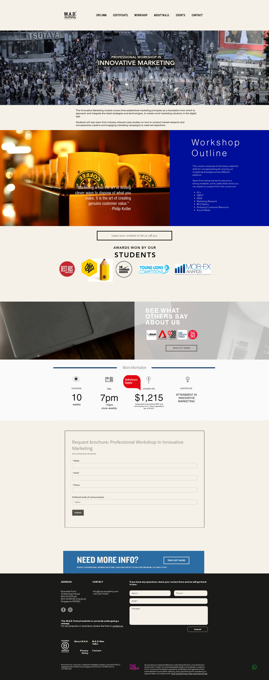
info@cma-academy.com (106, 591)
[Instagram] (70, 609)
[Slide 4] (134, 97)
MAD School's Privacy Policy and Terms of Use (189, 674)
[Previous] (20, 67)
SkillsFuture (131, 379)
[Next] (248, 67)
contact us (117, 626)
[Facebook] (63, 609)
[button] (102, 15)
